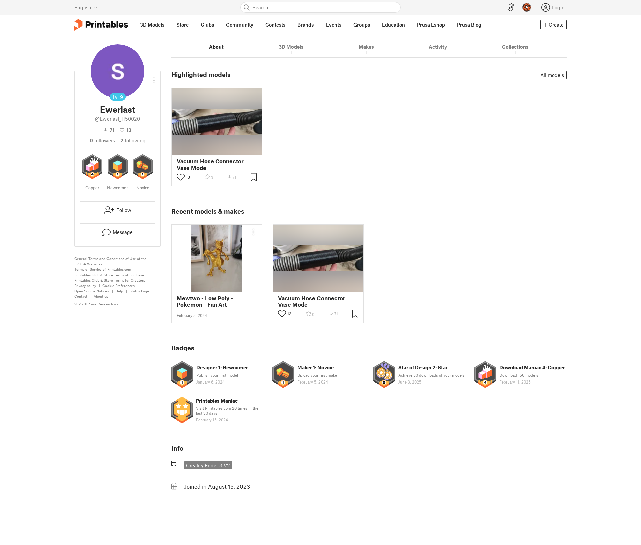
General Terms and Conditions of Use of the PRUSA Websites (110, 261)
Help (119, 291)
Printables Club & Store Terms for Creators (109, 280)
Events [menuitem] (333, 25)
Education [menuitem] (393, 25)
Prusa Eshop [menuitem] (431, 25)
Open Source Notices (91, 291)
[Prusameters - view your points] (526, 7)
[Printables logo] (101, 25)
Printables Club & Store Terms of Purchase (109, 274)
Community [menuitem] (239, 25)
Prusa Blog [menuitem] (469, 25)
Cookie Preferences (118, 285)
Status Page (139, 291)
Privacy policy (85, 285)
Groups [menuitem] (361, 25)
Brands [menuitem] (305, 25)
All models (552, 75)
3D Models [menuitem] (152, 25)
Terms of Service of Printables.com (102, 269)
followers (102, 140)
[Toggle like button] (181, 177)
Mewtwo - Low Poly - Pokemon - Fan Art (205, 301)
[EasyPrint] (511, 7)
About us (101, 296)
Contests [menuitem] (275, 25)
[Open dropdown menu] (154, 77)
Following (133, 140)
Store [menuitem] (182, 25)
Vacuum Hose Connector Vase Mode (210, 164)
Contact (80, 296)
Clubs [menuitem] (207, 25)
